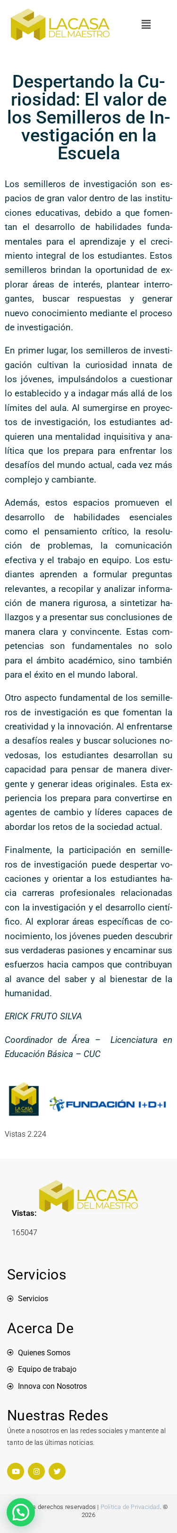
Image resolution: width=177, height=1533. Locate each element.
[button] (146, 24)
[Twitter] (57, 1471)
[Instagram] (36, 1471)
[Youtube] (15, 1471)
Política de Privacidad (130, 1506)
